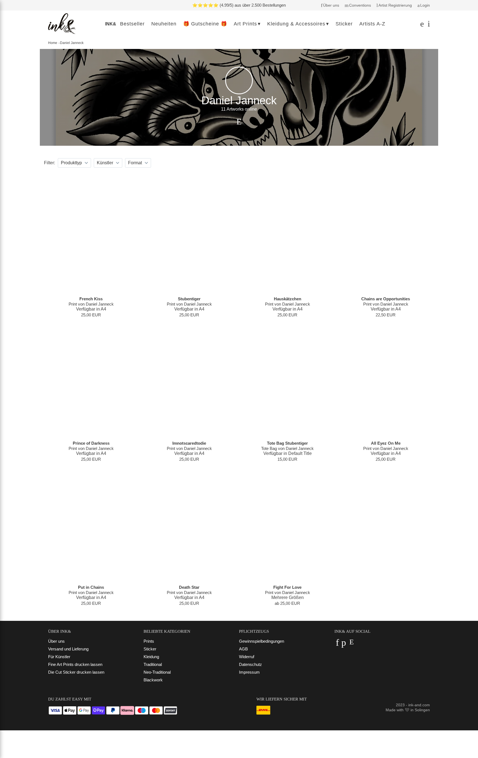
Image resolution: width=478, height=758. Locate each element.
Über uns (56, 641)
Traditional (153, 664)
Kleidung (151, 656)
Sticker (150, 649)
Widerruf (246, 656)
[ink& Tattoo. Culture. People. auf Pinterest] (343, 644)
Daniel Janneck (72, 43)
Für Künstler (59, 656)
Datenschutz (250, 664)
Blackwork (153, 680)
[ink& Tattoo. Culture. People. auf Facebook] (337, 644)
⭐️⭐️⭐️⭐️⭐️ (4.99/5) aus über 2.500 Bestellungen (239, 5)
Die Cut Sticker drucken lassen (76, 672)
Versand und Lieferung (68, 649)
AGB (243, 649)
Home (52, 43)
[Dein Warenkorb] (427, 25)
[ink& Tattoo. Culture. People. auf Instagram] (351, 644)
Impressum (249, 672)
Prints (149, 641)
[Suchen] (421, 25)
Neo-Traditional (157, 672)
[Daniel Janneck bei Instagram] (239, 122)
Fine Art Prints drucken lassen (75, 664)
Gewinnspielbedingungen (261, 641)
